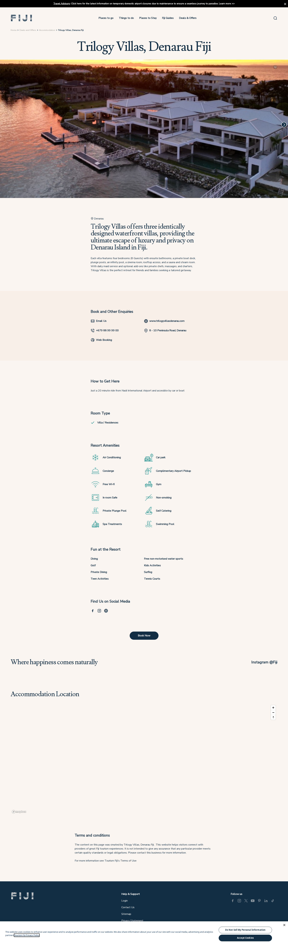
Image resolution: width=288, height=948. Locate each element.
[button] (21, 17)
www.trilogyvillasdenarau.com (166, 321)
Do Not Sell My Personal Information (245, 929)
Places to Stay (148, 18)
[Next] (284, 124)
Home (13, 30)
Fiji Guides (168, 18)
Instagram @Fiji (264, 662)
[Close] (284, 925)
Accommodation (47, 30)
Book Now (144, 635)
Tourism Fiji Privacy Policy (26, 935)
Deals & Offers (187, 18)
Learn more (225, 3)
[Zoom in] (273, 707)
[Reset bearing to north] (273, 717)
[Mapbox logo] (19, 812)
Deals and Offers (28, 30)
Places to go (106, 18)
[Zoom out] (273, 712)
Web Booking (104, 340)
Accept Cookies (245, 937)
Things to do (126, 18)
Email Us (101, 321)
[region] (144, 759)
